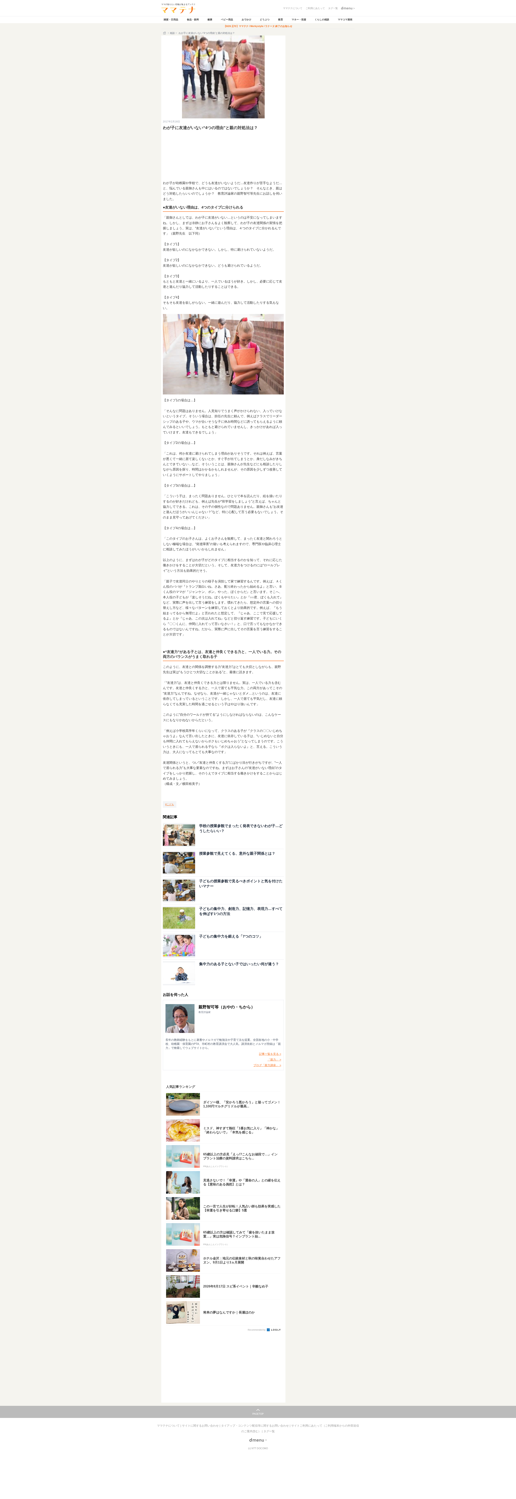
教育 (280, 19)
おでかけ (246, 19)
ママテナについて (168, 1425)
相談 (172, 33)
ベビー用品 (227, 19)
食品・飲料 (193, 19)
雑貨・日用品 (171, 19)
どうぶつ (264, 19)
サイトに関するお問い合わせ (201, 1425)
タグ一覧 (269, 1431)
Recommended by (257, 1330)
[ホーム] (165, 33)
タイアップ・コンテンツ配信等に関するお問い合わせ (255, 1425)
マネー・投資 (299, 19)
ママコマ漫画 (345, 19)
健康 (209, 19)
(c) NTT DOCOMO (258, 1448)
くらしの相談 (322, 19)
